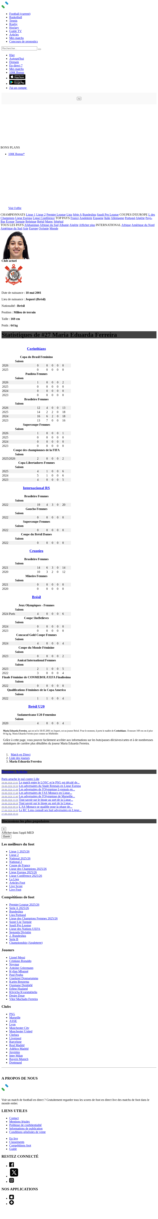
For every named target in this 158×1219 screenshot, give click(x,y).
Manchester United (20, 1031)
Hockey (14, 27)
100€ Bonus (16, 72)
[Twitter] (14, 1176)
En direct (16, 65)
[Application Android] (11, 1203)
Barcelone (15, 1041)
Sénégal (58, 221)
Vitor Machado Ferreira (23, 999)
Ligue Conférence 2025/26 (25, 875)
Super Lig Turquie (20, 922)
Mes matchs (16, 38)
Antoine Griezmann (21, 968)
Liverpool (15, 1038)
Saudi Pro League (108, 214)
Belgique (30, 221)
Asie (25, 228)
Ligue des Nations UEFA (24, 928)
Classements (16, 1142)
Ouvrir (6, 836)
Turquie (20, 221)
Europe (33, 228)
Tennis (13, 20)
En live (13, 1138)
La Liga (14, 879)
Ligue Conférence (44, 218)
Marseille (14, 1017)
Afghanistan (31, 225)
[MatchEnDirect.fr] (14, 7)
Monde (54, 228)
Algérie (140, 218)
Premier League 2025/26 (24, 904)
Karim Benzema (19, 981)
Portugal (130, 218)
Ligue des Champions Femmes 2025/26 (33, 918)
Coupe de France (19, 865)
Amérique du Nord (143, 225)
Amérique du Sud (11, 228)
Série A (77, 214)
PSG (12, 1014)
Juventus (14, 1052)
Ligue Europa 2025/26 (23, 872)
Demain (14, 62)
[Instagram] (11, 1181)
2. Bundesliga (17, 935)
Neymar (14, 964)
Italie (107, 218)
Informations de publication (26, 1128)
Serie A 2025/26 (19, 908)
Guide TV (15, 31)
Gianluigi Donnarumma (23, 978)
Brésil (40, 221)
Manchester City (19, 1028)
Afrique (126, 225)
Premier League (56, 214)
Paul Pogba (16, 974)
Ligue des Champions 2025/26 (28, 868)
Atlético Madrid (19, 1048)
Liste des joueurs (19, 758)
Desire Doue (17, 995)
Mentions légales (19, 1121)
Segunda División (20, 932)
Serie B (13, 939)
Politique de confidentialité (25, 1125)
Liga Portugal (17, 915)
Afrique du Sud (49, 225)
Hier (12, 55)
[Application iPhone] (11, 1198)
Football (19, 13)
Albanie (64, 225)
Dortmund (15, 1062)
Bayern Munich (18, 1059)
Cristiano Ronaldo (20, 961)
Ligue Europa (23, 218)
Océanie (44, 228)
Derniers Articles (14, 772)
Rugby (13, 24)
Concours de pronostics (23, 41)
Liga (69, 214)
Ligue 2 (41, 214)
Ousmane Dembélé (21, 985)
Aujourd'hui (16, 58)
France (75, 218)
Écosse (10, 221)
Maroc (49, 221)
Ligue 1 (30, 214)
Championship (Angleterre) (26, 942)
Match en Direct (20, 754)
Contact (14, 1118)
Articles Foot (17, 882)
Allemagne (117, 218)
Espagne (98, 218)
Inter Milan (16, 1055)
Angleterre (85, 218)
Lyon (12, 1024)
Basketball (15, 17)
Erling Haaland (18, 988)
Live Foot (15, 889)
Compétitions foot (20, 1145)
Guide (13, 1149)
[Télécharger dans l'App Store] (17, 78)
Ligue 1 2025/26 (19, 851)
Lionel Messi (17, 957)
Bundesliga (89, 214)
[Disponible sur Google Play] (17, 83)
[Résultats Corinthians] (14, 286)
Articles (14, 34)
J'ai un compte (18, 87)
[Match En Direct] (14, 1089)
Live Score (16, 886)
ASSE (13, 1021)
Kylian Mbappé (18, 971)
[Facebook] (11, 1165)
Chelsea (14, 1034)
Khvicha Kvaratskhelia (23, 992)
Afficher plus (87, 225)
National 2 (15, 862)
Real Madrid (16, 1045)
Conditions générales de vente (27, 1132)
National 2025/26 (19, 858)
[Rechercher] (39, 49)
